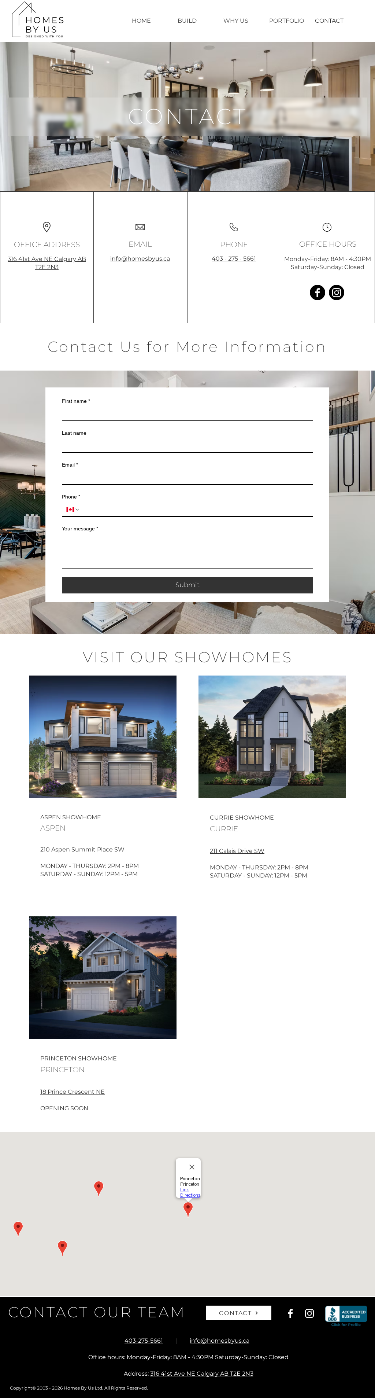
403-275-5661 (144, 1340)
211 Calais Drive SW (237, 850)
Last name (74, 433)
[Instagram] (336, 292)
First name (76, 401)
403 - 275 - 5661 (234, 258)
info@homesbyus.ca (140, 258)
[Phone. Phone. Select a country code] (73, 509)
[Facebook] (317, 292)
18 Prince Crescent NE (72, 1091)
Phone (71, 497)
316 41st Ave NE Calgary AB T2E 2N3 (201, 1373)
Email (70, 465)
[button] (195, 21)
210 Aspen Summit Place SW (82, 849)
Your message (80, 528)
